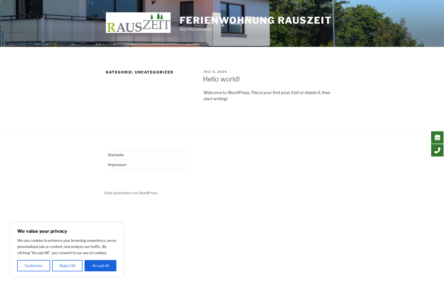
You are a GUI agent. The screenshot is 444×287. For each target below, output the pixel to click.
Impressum (117, 164)
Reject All (67, 265)
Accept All (100, 265)
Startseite (116, 155)
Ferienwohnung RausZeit (256, 20)
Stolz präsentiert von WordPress (131, 193)
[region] (66, 250)
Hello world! (221, 79)
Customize (33, 265)
